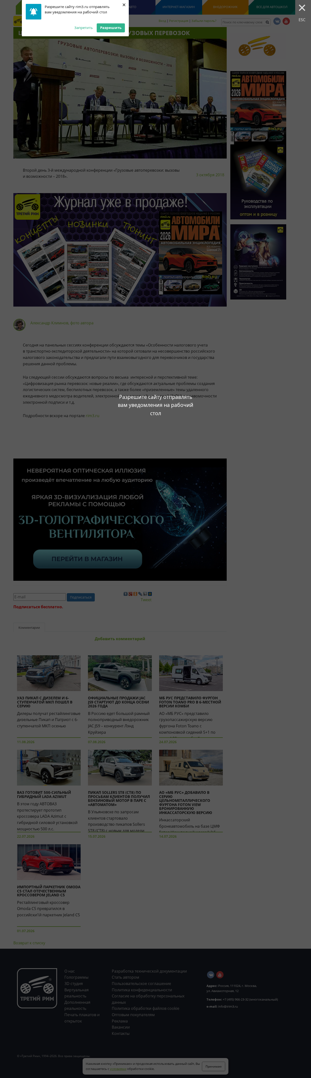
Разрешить (110, 27)
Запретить (83, 27)
